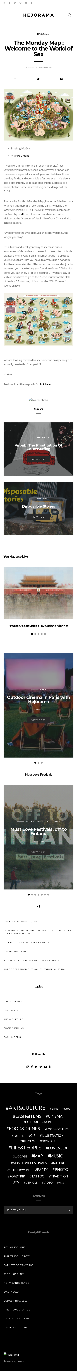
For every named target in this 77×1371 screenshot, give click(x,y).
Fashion (48, 1122)
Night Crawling (19, 1169)
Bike (55, 1108)
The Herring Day (15, 951)
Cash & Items (12, 1037)
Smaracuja (11, 1291)
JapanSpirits (48, 1141)
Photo (61, 1169)
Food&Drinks (24, 1128)
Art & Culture (13, 1019)
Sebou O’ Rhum (14, 1274)
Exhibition (31, 1122)
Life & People (13, 1001)
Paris (43, 689)
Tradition (59, 1176)
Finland (30, 821)
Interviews (28, 1141)
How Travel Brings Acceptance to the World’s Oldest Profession (37, 932)
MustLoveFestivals (30, 1163)
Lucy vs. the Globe (17, 1318)
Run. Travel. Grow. (17, 1256)
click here (44, 384)
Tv (17, 1182)
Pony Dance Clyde (16, 1283)
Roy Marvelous (14, 1247)
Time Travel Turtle (17, 1309)
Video (48, 1182)
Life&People (26, 1148)
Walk (61, 1183)
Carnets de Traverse (18, 1265)
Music (56, 1155)
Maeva (38, 409)
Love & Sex (11, 1010)
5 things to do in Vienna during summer (31, 960)
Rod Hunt (23, 155)
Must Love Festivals (48, 821)
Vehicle (31, 1182)
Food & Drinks (14, 1028)
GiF (32, 1135)
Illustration (53, 1135)
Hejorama (43, 34)
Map (38, 1155)
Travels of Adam (15, 1327)
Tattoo (37, 1176)
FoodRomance (57, 1129)
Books (67, 1109)
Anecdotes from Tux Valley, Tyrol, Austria (34, 969)
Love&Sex (57, 1148)
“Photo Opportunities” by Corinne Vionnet (38, 626)
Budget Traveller (16, 1300)
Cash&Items (28, 1116)
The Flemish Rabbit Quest (21, 921)
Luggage (20, 1156)
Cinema (55, 1116)
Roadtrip (17, 1176)
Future (18, 1135)
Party (42, 1169)
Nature (59, 1163)
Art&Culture (27, 1107)
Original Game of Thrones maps (26, 942)
